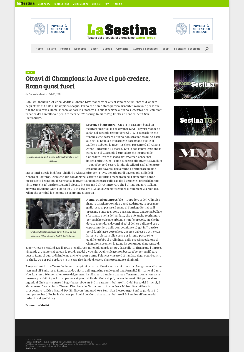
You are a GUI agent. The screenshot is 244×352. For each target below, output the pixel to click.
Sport (166, 48)
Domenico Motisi (38, 94)
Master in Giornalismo (47, 341)
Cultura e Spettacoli (145, 48)
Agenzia (117, 4)
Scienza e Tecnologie (187, 48)
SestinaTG (44, 4)
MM (107, 4)
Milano (51, 48)
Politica (65, 48)
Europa (107, 48)
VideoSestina (81, 4)
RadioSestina (61, 4)
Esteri (94, 48)
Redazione (31, 348)
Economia (80, 48)
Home (39, 48)
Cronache (122, 48)
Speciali (96, 4)
